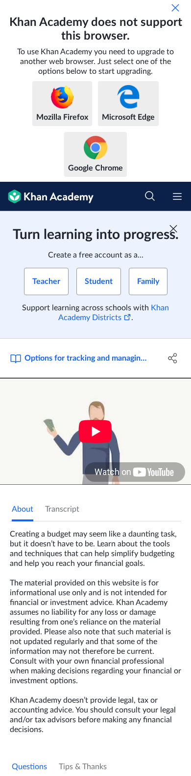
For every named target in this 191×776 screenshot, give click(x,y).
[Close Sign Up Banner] (173, 228)
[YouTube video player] (95, 431)
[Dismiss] (175, 8)
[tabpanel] (95, 627)
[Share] (172, 358)
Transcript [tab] (62, 509)
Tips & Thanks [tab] (83, 767)
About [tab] (22, 509)
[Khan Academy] (47, 196)
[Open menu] (177, 196)
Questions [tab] (29, 767)
